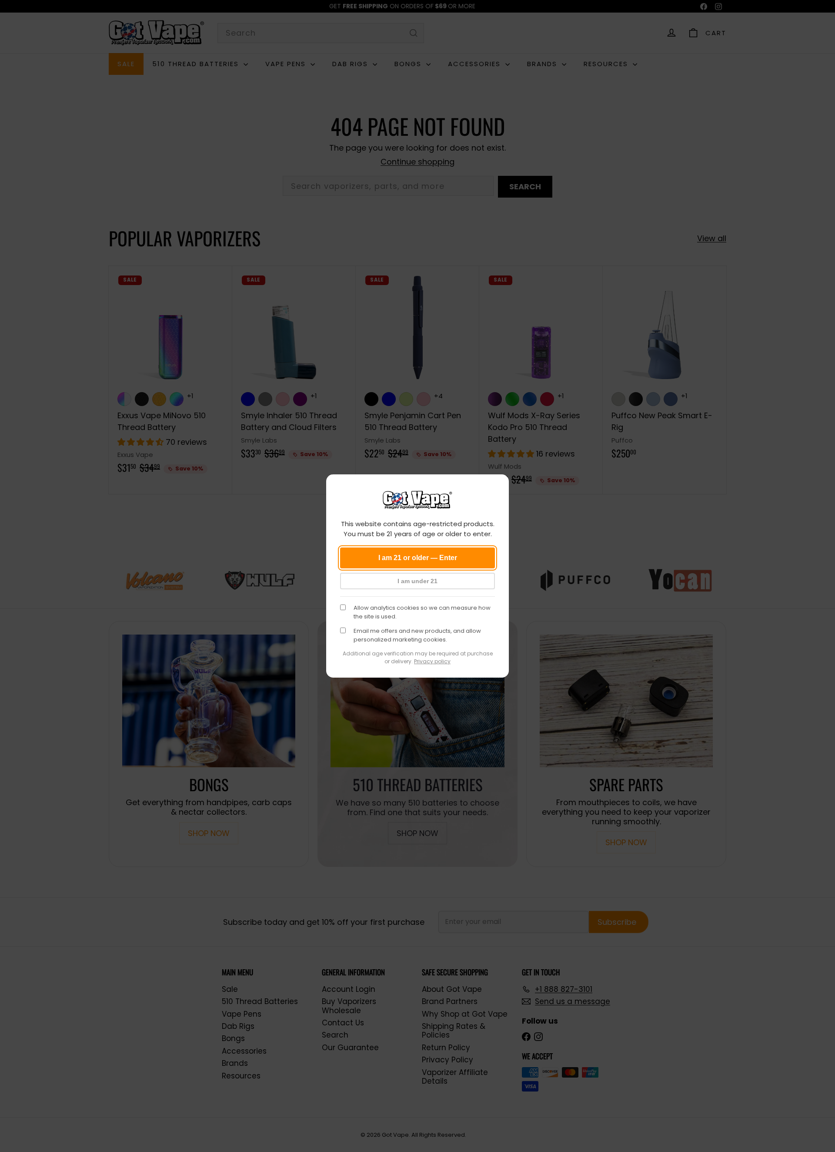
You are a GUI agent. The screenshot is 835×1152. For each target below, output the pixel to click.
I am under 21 (417, 581)
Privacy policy (432, 661)
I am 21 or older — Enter (417, 557)
